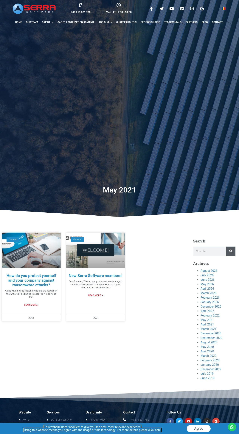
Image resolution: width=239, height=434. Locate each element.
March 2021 (208, 329)
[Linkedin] (181, 8)
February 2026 (210, 297)
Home (18, 22)
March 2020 (208, 356)
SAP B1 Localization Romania (76, 22)
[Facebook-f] (151, 8)
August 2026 (209, 270)
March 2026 (208, 293)
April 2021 (207, 324)
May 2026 (207, 284)
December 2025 (211, 306)
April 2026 (207, 288)
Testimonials (172, 22)
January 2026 (210, 302)
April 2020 (207, 351)
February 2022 (210, 315)
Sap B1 (46, 22)
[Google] (202, 8)
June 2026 (208, 279)
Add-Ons (104, 22)
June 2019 (208, 378)
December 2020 (211, 333)
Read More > (31, 305)
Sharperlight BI (126, 22)
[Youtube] (171, 8)
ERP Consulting (150, 22)
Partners (192, 22)
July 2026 (207, 275)
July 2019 (207, 373)
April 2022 (207, 311)
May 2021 (207, 320)
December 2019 (211, 369)
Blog (205, 22)
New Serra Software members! (95, 275)
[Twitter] (161, 8)
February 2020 (210, 360)
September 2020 (211, 338)
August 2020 (209, 342)
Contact (217, 22)
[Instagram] (192, 8)
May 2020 (207, 347)
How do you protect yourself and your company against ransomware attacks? (31, 280)
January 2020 (210, 364)
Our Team (32, 22)
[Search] (230, 251)
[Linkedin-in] (197, 421)
